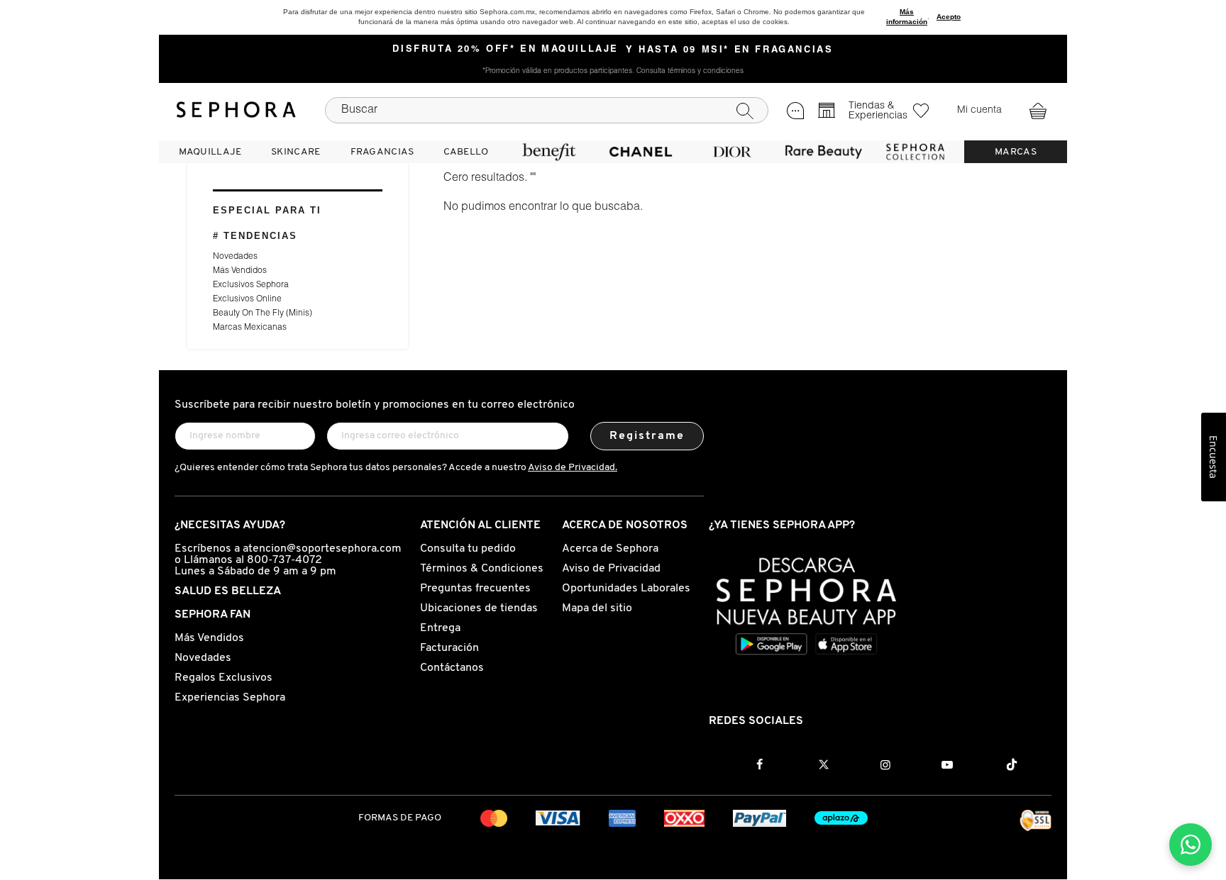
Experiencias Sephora (230, 697)
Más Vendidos (240, 271)
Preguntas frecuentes (475, 588)
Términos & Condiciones (481, 568)
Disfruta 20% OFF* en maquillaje (505, 49)
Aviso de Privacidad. (572, 467)
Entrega (440, 628)
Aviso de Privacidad (611, 568)
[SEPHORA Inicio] (236, 109)
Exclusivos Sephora (251, 285)
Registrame (647, 436)
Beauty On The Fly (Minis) (262, 313)
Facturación (449, 648)
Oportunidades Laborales (626, 588)
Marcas (1016, 152)
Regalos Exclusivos (223, 678)
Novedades (235, 256)
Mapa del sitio (597, 608)
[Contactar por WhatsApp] (1190, 844)
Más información (906, 17)
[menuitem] (210, 151)
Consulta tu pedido (468, 549)
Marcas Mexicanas (250, 327)
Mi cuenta (979, 111)
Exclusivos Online (247, 299)
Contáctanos (452, 668)
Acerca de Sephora (610, 549)
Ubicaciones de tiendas (479, 608)
